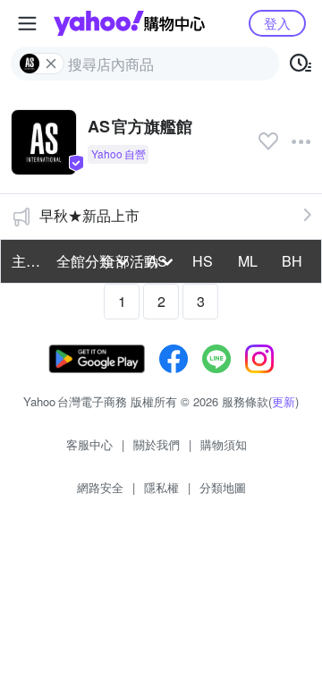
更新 (283, 401)
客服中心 (89, 444)
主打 (26, 261)
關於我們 (156, 444)
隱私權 (161, 487)
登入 (277, 22)
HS (202, 261)
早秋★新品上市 (89, 215)
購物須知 (223, 444)
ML (248, 261)
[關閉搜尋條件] (51, 63)
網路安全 (100, 487)
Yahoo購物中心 (129, 23)
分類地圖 (222, 487)
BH (292, 261)
